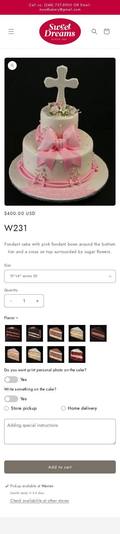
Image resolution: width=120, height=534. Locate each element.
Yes (23, 379)
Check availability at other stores (39, 500)
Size (7, 265)
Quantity (11, 290)
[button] (11, 31)
